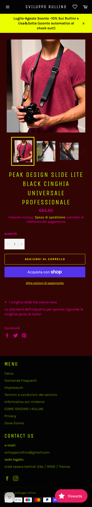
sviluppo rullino (46, 6)
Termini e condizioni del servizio (30, 395)
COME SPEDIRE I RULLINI (23, 409)
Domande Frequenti (20, 380)
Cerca (9, 373)
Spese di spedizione (50, 217)
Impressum (13, 387)
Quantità (10, 233)
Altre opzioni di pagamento (45, 283)
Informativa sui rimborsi (24, 402)
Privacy (10, 416)
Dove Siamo (14, 423)
